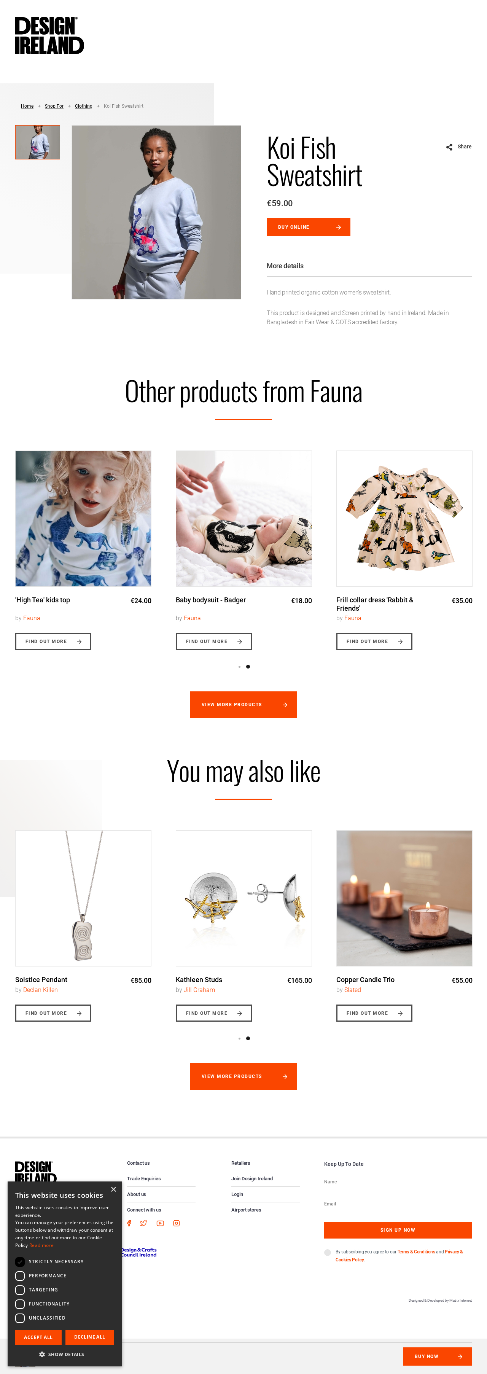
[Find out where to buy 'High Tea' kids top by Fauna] (83, 519)
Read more (41, 1245)
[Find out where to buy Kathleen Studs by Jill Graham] (244, 898)
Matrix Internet (460, 1300)
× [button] (113, 1189)
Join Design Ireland (252, 1178)
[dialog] (65, 1273)
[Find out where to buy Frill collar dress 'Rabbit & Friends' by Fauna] (404, 519)
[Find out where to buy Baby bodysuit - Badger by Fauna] (244, 519)
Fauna (31, 618)
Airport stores (246, 1210)
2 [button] (248, 667)
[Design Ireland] (49, 35)
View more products (232, 704)
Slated (352, 989)
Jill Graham (199, 989)
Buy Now (427, 1356)
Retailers (240, 1163)
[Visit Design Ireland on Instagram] (176, 1223)
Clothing (83, 106)
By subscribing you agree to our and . (399, 1256)
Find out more (46, 641)
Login (237, 1194)
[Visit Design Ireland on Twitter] (143, 1223)
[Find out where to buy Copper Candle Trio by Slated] (404, 898)
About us (136, 1194)
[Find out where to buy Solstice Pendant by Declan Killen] (83, 898)
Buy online (294, 227)
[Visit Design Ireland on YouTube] (160, 1223)
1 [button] (239, 667)
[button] (64, 1354)
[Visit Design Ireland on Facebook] (129, 1223)
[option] (83, 544)
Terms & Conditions (416, 1252)
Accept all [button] (38, 1337)
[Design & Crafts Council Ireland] (125, 1252)
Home (27, 106)
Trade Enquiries (144, 1178)
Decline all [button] (89, 1337)
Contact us (138, 1163)
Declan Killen (40, 989)
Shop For (54, 106)
